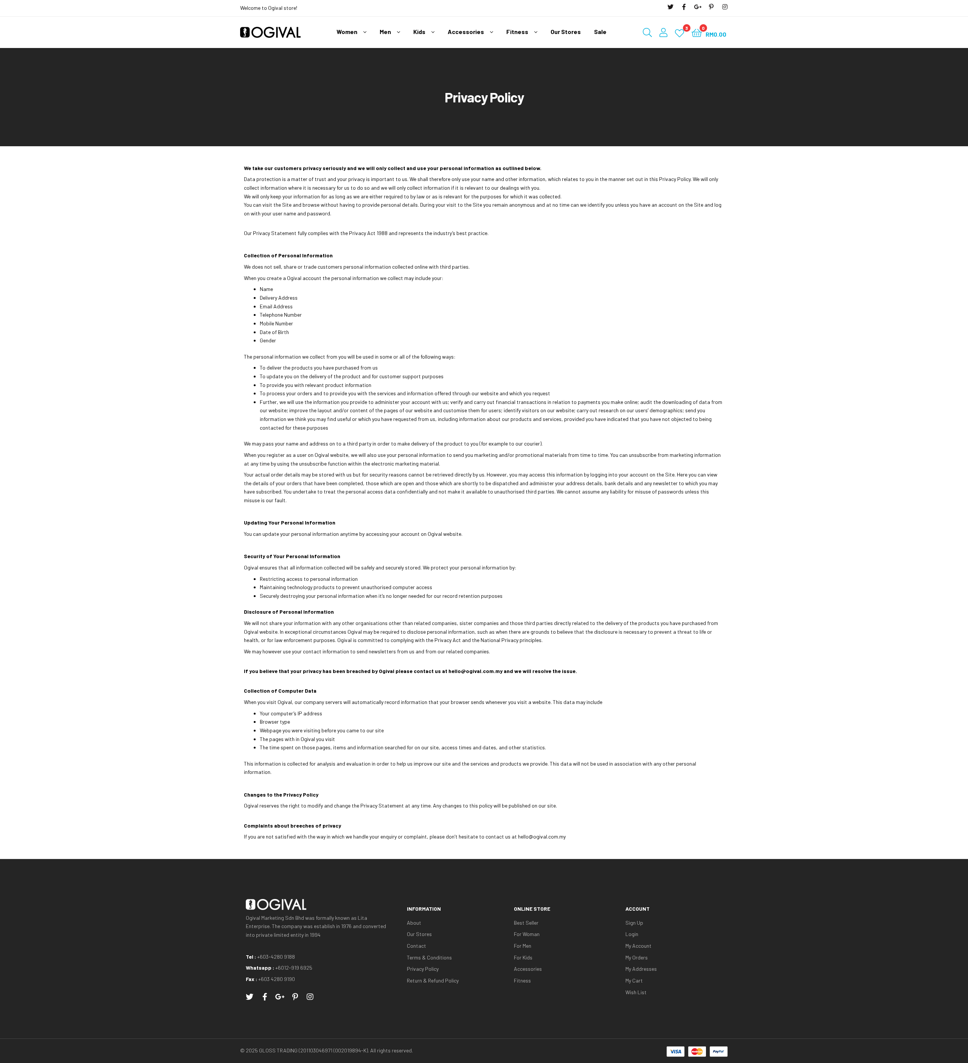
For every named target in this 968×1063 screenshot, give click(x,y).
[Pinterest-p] (711, 7)
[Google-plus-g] (698, 7)
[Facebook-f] (684, 7)
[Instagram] (725, 7)
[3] (679, 32)
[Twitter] (670, 7)
